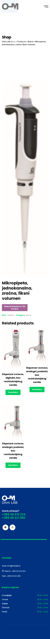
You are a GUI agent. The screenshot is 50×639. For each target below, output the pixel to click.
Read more (13, 392)
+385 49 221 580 (14, 576)
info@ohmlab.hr (13, 566)
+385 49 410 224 (19, 571)
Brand (28, 315)
